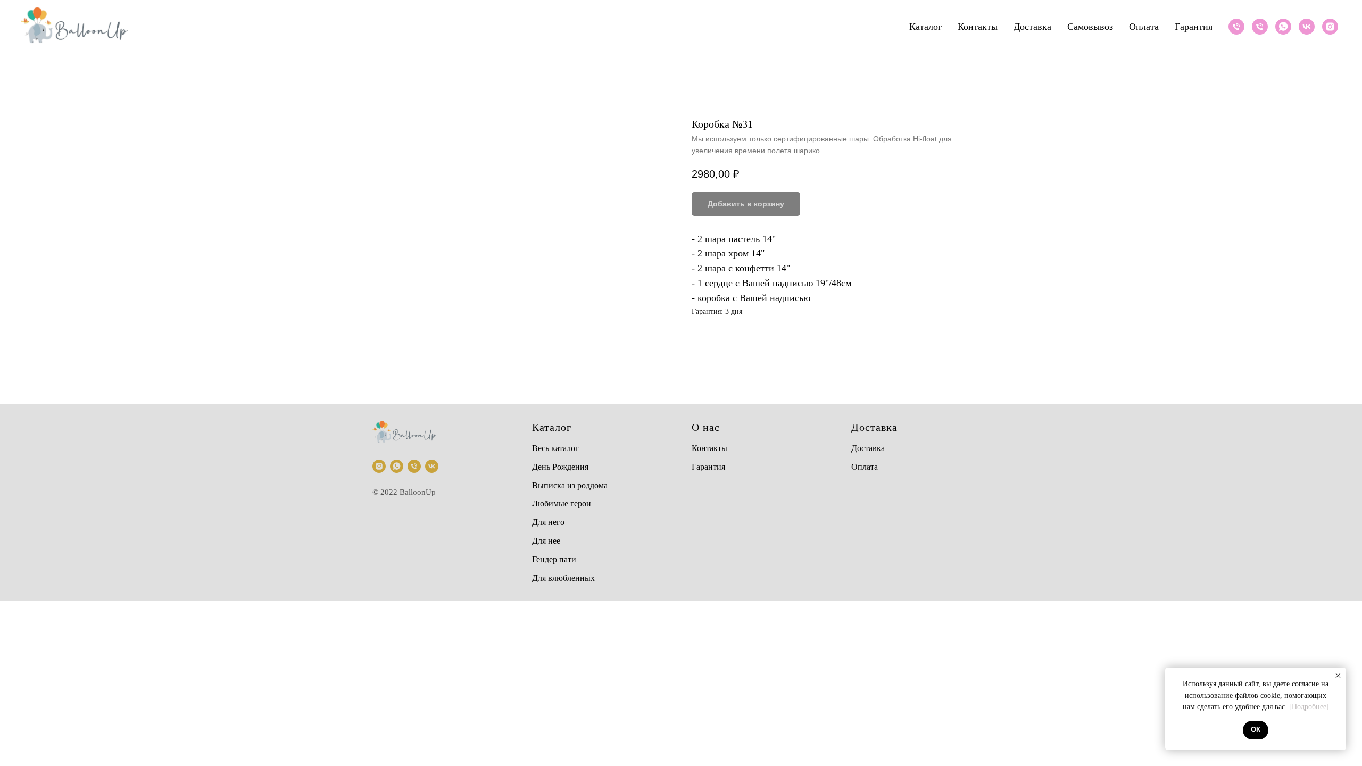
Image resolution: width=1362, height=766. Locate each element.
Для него (548, 522)
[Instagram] (1330, 27)
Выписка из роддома (570, 485)
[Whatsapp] (1283, 27)
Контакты (978, 26)
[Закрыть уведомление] (1338, 675)
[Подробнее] (1309, 707)
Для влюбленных (563, 577)
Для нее (546, 540)
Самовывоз (1090, 26)
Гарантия (1193, 26)
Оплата (1144, 26)
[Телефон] (1236, 27)
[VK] (1307, 27)
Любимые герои (561, 503)
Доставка (1032, 26)
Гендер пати (554, 559)
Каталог (925, 26)
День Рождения (560, 466)
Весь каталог (555, 448)
